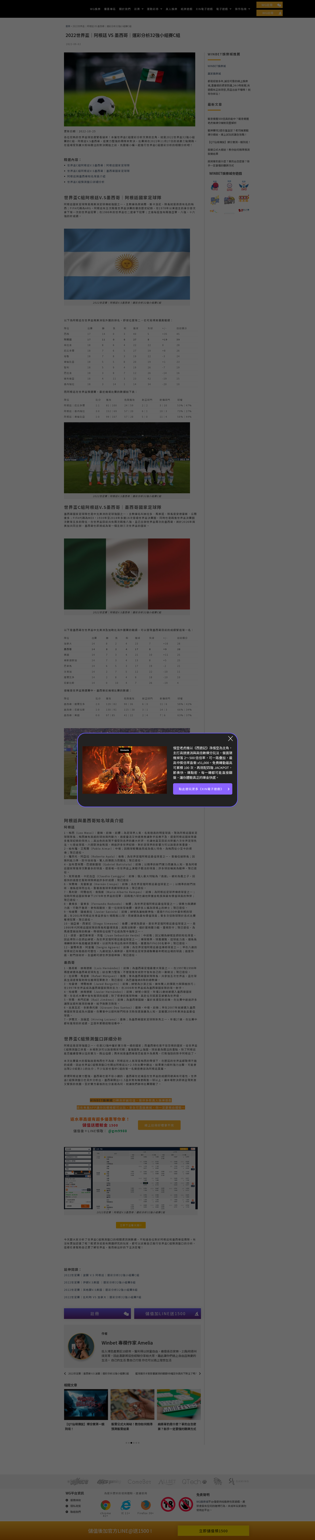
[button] (202, 789)
